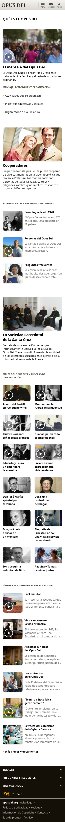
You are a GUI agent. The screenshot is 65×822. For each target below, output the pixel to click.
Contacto (42, 812)
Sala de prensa (11, 817)
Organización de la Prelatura (22, 112)
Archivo (28, 817)
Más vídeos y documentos (21, 751)
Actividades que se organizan (23, 95)
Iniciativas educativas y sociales (24, 104)
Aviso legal (26, 802)
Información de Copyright (18, 812)
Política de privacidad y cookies (21, 807)
